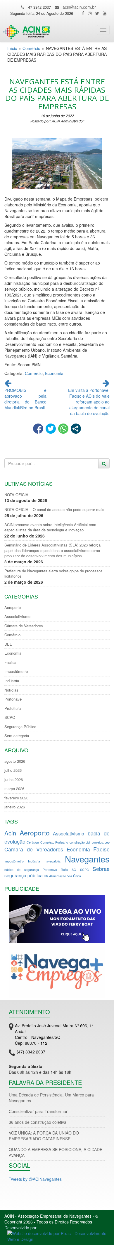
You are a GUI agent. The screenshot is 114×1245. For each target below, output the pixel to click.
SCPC (9, 717)
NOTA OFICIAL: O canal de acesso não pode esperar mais (54, 509)
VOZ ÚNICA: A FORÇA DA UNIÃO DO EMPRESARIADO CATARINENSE (44, 1136)
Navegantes (87, 859)
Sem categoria (16, 735)
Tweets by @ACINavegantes (35, 1179)
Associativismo (17, 616)
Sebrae (101, 868)
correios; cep (101, 842)
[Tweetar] (51, 429)
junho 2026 (13, 779)
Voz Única (74, 876)
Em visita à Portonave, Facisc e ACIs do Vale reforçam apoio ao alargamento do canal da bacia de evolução (89, 401)
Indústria (11, 680)
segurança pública (23, 875)
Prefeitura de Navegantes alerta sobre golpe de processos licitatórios (53, 573)
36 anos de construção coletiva (37, 1122)
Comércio (31, 48)
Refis (64, 869)
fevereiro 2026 (16, 798)
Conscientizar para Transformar (38, 1111)
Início (12, 48)
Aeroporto (12, 607)
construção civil (80, 842)
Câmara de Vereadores (23, 625)
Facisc (10, 662)
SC (74, 869)
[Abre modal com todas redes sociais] (76, 429)
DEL (8, 644)
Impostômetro (16, 671)
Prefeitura (12, 708)
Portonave (13, 699)
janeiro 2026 (14, 807)
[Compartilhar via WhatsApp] (63, 429)
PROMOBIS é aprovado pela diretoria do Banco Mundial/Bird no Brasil (25, 398)
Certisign (33, 842)
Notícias (11, 690)
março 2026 (14, 788)
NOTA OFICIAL (17, 494)
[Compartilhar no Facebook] (38, 429)
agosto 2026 (14, 761)
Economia (54, 373)
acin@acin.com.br (79, 7)
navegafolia (53, 861)
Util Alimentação (55, 876)
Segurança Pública (20, 726)
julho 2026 (13, 770)
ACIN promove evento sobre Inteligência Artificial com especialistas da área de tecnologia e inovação (50, 527)
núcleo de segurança (21, 869)
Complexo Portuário (54, 842)
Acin (10, 833)
